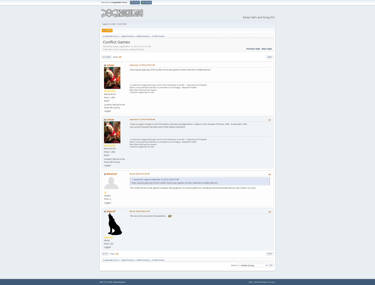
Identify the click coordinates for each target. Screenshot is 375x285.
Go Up (105, 254)
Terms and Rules (260, 282)
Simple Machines (119, 282)
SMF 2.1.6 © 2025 (106, 282)
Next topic (267, 49)
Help (250, 282)
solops (110, 65)
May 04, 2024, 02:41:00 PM (140, 174)
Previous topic (253, 49)
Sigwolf (111, 211)
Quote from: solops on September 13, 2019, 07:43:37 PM (156, 179)
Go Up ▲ (272, 282)
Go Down (106, 57)
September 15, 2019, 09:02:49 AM (142, 119)
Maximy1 (112, 173)
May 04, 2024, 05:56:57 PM (140, 211)
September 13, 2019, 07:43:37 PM (142, 65)
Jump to (234, 265)
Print (269, 57)
